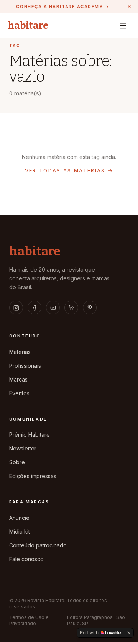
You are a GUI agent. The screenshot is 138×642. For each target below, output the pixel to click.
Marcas (18, 379)
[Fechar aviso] (129, 6)
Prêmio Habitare (29, 434)
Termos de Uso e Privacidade (29, 620)
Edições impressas (32, 476)
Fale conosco (26, 559)
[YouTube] (53, 307)
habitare (28, 26)
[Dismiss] (128, 632)
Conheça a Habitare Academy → (62, 6)
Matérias (20, 352)
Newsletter (22, 448)
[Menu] (123, 25)
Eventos (19, 393)
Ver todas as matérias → (69, 170)
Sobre (17, 462)
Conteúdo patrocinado (38, 545)
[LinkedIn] (71, 307)
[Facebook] (34, 307)
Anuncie (19, 517)
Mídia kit (19, 531)
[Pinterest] (90, 307)
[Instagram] (16, 307)
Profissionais (25, 365)
